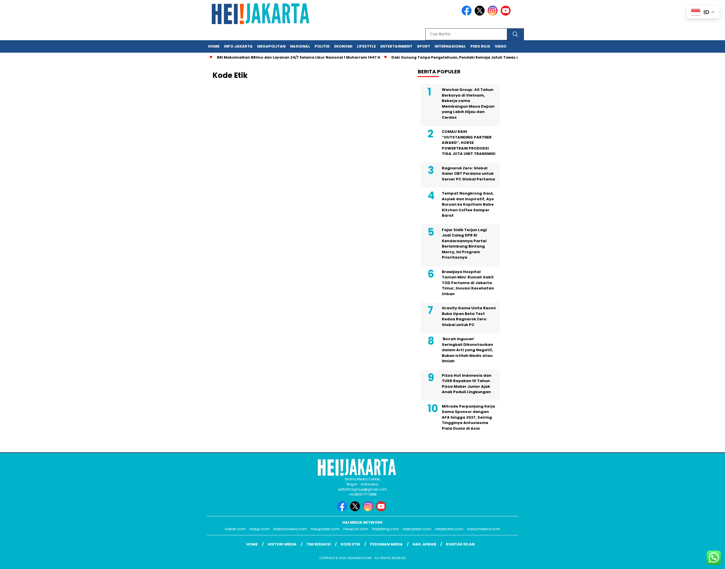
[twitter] (481, 14)
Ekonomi (343, 46)
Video (500, 46)
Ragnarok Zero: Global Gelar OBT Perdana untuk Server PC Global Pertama (468, 173)
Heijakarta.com (449, 529)
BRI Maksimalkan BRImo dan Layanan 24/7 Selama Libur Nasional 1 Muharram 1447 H (288, 57)
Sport (423, 46)
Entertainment (396, 46)
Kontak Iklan (460, 544)
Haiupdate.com (325, 529)
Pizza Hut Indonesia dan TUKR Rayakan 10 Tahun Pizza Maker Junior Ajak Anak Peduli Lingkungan (466, 384)
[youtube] (507, 14)
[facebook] (468, 14)
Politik (322, 46)
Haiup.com (260, 529)
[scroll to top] (698, 560)
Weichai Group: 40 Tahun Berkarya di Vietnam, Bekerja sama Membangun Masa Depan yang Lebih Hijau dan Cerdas (468, 103)
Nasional (300, 46)
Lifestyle (366, 46)
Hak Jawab (424, 544)
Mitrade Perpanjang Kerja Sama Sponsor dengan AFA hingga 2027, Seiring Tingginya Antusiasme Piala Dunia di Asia (468, 417)
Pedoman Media (386, 544)
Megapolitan (271, 46)
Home (213, 46)
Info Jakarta (238, 46)
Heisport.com (355, 529)
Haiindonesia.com (290, 529)
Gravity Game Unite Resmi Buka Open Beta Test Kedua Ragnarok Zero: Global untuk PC (469, 316)
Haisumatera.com (483, 529)
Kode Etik (350, 544)
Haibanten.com (417, 529)
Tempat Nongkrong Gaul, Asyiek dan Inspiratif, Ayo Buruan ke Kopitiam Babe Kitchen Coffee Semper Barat (468, 204)
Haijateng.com (385, 529)
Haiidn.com (235, 529)
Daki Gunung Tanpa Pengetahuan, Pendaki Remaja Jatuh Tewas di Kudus (452, 57)
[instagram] (494, 14)
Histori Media (282, 544)
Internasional (450, 46)
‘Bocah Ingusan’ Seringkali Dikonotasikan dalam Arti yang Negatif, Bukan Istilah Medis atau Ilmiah (467, 350)
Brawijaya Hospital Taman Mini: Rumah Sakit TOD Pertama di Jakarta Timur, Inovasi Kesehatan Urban (468, 283)
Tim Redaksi (318, 544)
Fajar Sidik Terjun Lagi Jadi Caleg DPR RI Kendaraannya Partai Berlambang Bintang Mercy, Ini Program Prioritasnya (464, 243)
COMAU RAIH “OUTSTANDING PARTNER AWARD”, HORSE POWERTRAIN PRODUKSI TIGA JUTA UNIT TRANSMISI (468, 142)
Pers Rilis (480, 46)
